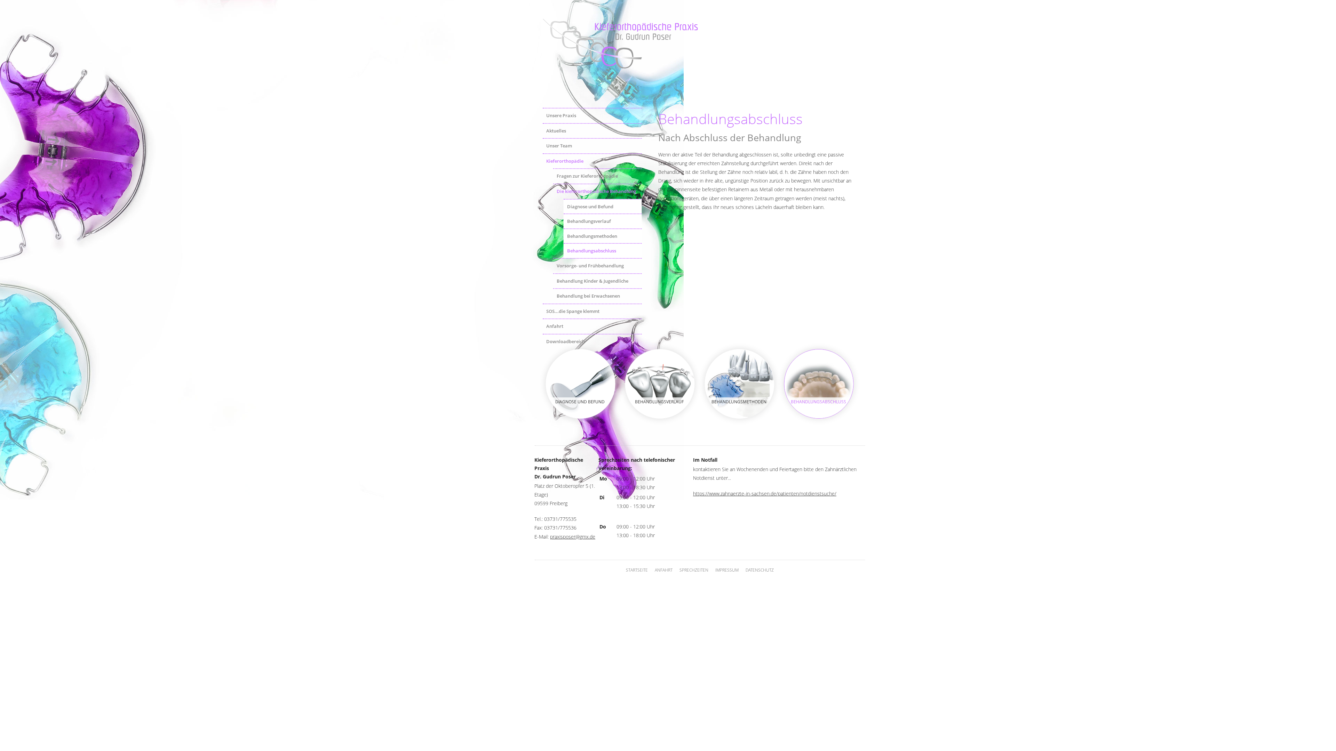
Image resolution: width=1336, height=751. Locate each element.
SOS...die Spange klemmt (572, 311)
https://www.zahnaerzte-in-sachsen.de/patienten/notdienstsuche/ (764, 493)
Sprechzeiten (693, 570)
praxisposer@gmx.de (572, 536)
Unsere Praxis (561, 115)
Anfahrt (554, 326)
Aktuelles (556, 131)
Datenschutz (760, 570)
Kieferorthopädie (564, 161)
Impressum (727, 570)
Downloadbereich (565, 341)
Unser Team (559, 146)
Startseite (637, 570)
